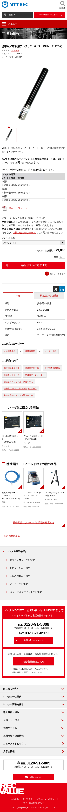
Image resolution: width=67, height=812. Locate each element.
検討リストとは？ (57, 274)
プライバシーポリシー (46, 799)
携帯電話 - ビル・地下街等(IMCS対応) (20, 388)
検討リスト (13, 15)
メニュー (12, 24)
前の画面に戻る (12, 536)
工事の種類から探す (20, 576)
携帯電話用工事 (32, 368)
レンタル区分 (8, 237)
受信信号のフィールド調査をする (18, 382)
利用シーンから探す (20, 568)
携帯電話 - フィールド (34, 375)
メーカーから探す (19, 584)
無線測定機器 (9, 351)
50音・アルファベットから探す (26, 592)
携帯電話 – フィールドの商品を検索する (33, 522)
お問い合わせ (35, 777)
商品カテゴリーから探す (22, 560)
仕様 (18, 296)
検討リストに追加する (34, 265)
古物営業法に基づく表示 (21, 799)
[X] (56, 289)
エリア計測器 (50, 351)
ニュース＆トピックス (14, 743)
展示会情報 (9, 751)
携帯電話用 (30, 351)
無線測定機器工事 (11, 368)
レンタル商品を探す (17, 551)
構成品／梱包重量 (49, 295)
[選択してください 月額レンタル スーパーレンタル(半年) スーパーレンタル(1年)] (33, 242)
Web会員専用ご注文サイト (49, 15)
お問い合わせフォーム (24, 232)
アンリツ (15, 50)
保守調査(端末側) (52, 368)
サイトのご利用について (34, 803)
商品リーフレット (18, 208)
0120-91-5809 (36, 624)
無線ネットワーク (11, 375)
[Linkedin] (62, 289)
